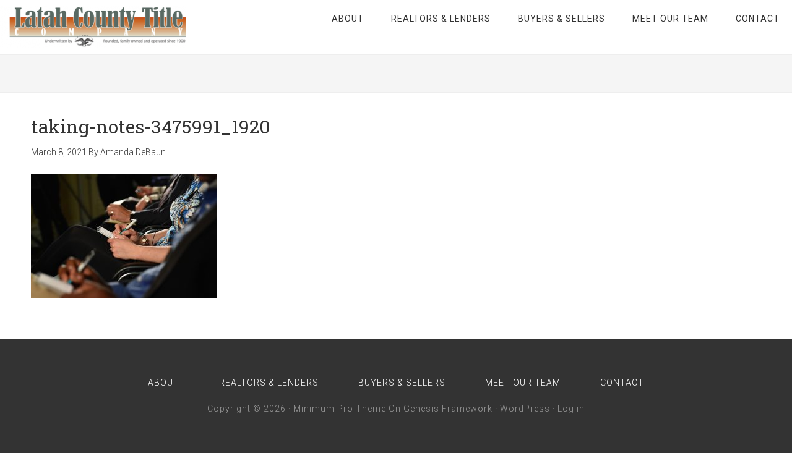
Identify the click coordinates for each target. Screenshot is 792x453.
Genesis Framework (448, 408)
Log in (571, 408)
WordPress (525, 408)
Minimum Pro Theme (339, 408)
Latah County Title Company (93, 27)
